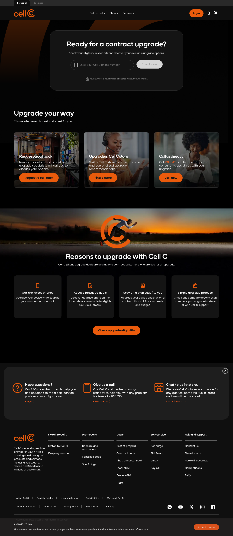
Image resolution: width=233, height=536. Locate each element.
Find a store (103, 178)
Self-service (158, 434)
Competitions (193, 468)
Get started (96, 13)
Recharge (157, 446)
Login (196, 13)
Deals (119, 434)
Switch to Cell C (58, 434)
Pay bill (155, 468)
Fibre (119, 483)
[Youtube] (181, 508)
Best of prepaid (126, 446)
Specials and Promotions (90, 447)
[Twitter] (192, 508)
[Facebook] (214, 508)
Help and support (196, 434)
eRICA (154, 460)
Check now (150, 64)
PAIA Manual (92, 506)
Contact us (100, 401)
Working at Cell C (115, 498)
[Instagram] (203, 508)
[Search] (208, 13)
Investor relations (69, 498)
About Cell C (22, 498)
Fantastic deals (91, 457)
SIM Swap (156, 453)
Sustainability (92, 498)
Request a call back (39, 178)
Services (128, 13)
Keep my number (59, 453)
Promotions (89, 434)
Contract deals (125, 453)
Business (38, 3)
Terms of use (49, 506)
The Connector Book (129, 460)
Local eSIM (122, 468)
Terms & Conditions (26, 506)
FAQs (28, 401)
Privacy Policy (71, 506)
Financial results (45, 498)
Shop (113, 13)
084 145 (170, 162)
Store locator (175, 401)
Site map (110, 506)
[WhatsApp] (170, 508)
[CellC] (24, 13)
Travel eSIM (123, 475)
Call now (171, 178)
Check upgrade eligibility (116, 330)
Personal (22, 3)
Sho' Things (89, 464)
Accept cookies (206, 527)
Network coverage (196, 460)
